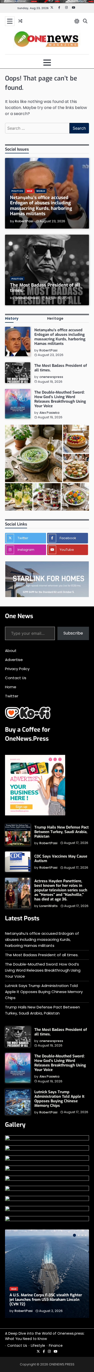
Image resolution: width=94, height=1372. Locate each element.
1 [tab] (74, 1235)
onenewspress (27, 298)
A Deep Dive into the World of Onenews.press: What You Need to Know (44, 1336)
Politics (17, 191)
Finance (56, 1345)
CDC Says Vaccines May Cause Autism (60, 858)
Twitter (11, 696)
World (40, 191)
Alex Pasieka (49, 412)
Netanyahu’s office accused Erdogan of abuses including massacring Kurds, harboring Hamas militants (41, 206)
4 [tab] (85, 1235)
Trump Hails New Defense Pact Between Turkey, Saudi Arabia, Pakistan (61, 832)
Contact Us (15, 677)
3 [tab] (82, 1235)
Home (10, 687)
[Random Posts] (20, 21)
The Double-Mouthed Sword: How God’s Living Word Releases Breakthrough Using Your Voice (60, 399)
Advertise (14, 659)
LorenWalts (48, 906)
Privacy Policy (17, 668)
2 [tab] (78, 1235)
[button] (33, 453)
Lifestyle (38, 1345)
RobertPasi (24, 221)
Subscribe (73, 633)
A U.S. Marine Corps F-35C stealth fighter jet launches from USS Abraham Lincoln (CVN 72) (46, 1300)
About (11, 650)
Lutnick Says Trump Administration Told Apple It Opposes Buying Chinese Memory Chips (44, 991)
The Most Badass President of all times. (45, 288)
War (29, 191)
